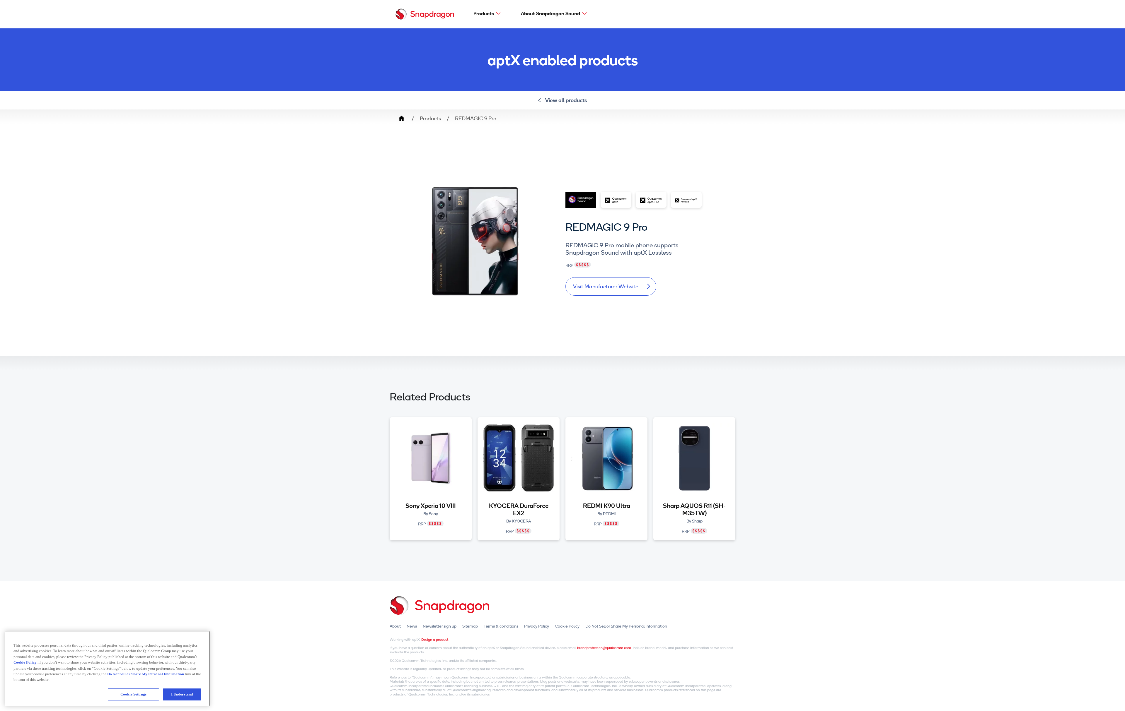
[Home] (425, 14)
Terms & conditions (501, 626)
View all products (566, 100)
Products (483, 13)
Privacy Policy (536, 626)
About (395, 626)
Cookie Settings (133, 694)
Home (401, 118)
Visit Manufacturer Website (605, 286)
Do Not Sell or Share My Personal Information (626, 626)
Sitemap (470, 626)
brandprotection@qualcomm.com (604, 647)
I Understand (182, 694)
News (412, 626)
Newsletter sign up (439, 626)
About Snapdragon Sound (550, 13)
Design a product (434, 639)
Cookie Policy (567, 626)
